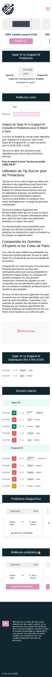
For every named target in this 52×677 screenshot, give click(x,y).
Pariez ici (21, 41)
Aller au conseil (22, 533)
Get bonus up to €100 (27, 114)
